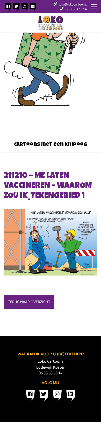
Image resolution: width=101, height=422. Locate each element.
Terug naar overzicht (29, 302)
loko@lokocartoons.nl (73, 4)
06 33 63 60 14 (76, 9)
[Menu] (94, 6)
